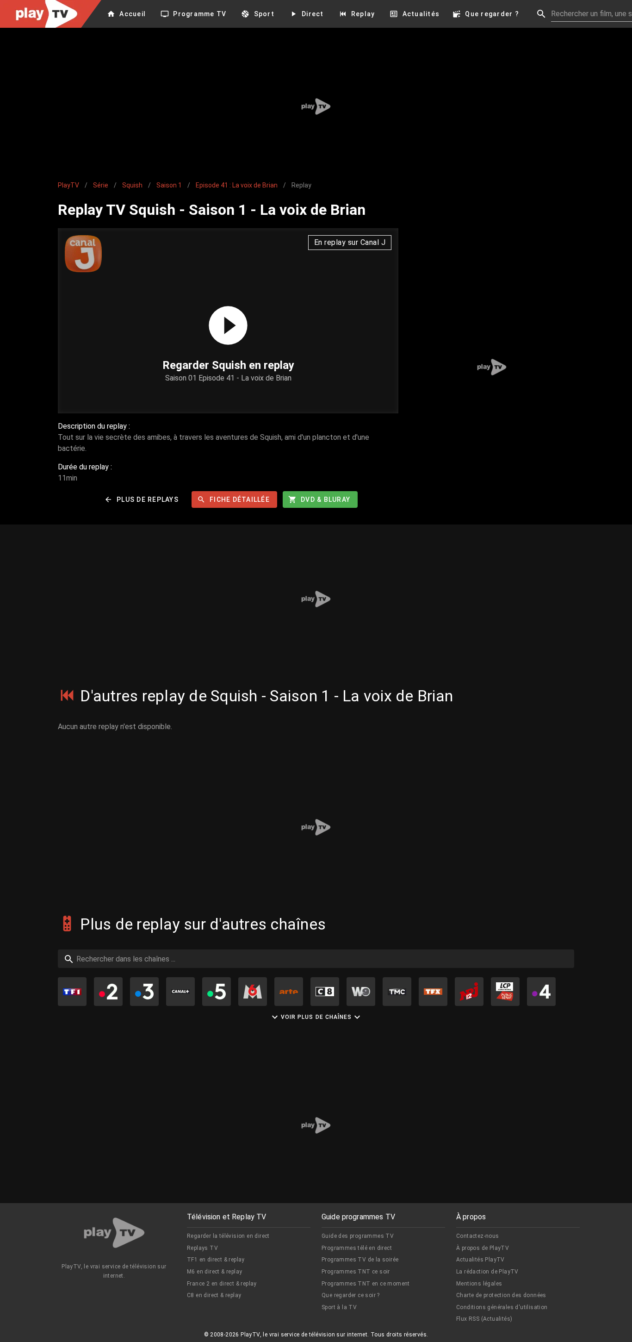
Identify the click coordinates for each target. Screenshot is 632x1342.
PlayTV (68, 185)
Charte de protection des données (501, 1295)
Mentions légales (479, 1283)
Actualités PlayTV (480, 1259)
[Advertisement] (316, 106)
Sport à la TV (339, 1307)
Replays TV (202, 1248)
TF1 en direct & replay (216, 1259)
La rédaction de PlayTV (487, 1271)
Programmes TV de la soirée (360, 1259)
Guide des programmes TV (358, 1236)
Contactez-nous (477, 1236)
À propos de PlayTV (482, 1248)
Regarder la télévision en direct (228, 1236)
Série (100, 185)
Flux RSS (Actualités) (484, 1319)
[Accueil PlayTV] (114, 1234)
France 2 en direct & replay (222, 1283)
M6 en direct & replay (214, 1271)
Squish (132, 185)
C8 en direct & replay (214, 1295)
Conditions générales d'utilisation (502, 1307)
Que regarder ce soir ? (351, 1295)
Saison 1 (169, 185)
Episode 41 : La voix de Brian (237, 185)
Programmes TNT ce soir (356, 1271)
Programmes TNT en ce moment (366, 1283)
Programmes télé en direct (357, 1248)
